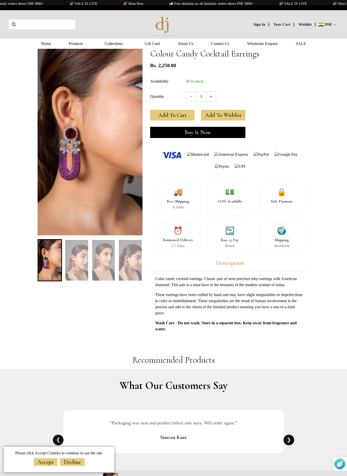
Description (230, 263)
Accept (46, 462)
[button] (45, 260)
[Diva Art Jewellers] (162, 24)
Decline (72, 462)
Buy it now (198, 132)
